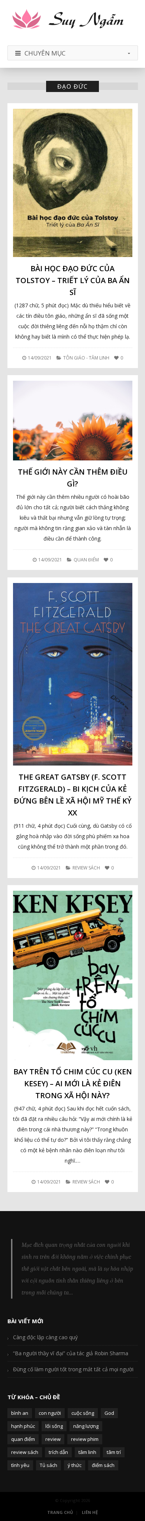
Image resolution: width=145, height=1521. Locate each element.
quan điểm (23, 1439)
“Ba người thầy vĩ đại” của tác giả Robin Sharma (70, 1353)
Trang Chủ (60, 1512)
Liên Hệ (90, 1512)
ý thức (74, 1465)
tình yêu (20, 1465)
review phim (85, 1439)
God (109, 1413)
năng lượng (86, 1426)
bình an (19, 1413)
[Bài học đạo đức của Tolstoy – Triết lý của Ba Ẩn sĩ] (72, 183)
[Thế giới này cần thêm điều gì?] (72, 420)
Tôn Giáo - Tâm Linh (86, 358)
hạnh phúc (23, 1426)
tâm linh (87, 1452)
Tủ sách (48, 1465)
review (53, 1439)
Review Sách (86, 868)
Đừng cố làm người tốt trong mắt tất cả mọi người (73, 1369)
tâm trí (114, 1452)
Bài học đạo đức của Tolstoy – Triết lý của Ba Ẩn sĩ (73, 280)
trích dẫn (58, 1452)
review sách (24, 1452)
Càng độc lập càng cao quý (45, 1337)
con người (50, 1413)
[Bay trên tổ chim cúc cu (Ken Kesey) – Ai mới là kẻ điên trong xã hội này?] (72, 975)
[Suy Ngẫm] (72, 20)
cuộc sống (82, 1413)
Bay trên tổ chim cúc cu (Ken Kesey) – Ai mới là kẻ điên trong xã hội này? (72, 1083)
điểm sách (103, 1465)
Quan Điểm (86, 560)
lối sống (54, 1426)
